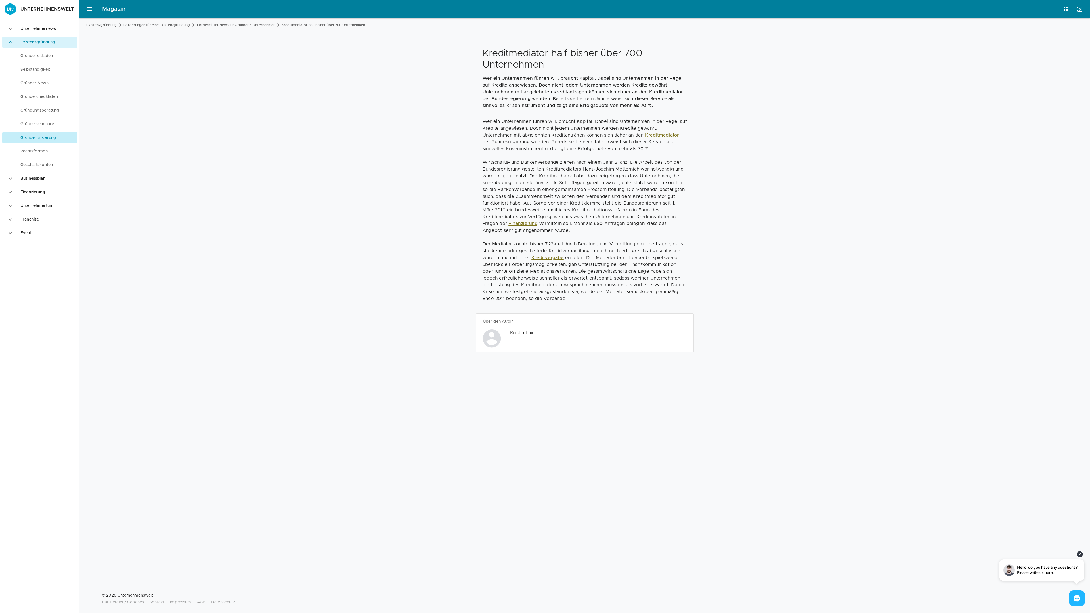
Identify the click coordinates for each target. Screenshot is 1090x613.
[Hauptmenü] (90, 9)
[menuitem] (39, 56)
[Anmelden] (1080, 9)
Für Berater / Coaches (123, 602)
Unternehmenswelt (47, 9)
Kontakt (157, 602)
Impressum (180, 602)
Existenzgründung (101, 25)
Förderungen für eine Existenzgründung (156, 25)
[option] (39, 28)
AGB (201, 602)
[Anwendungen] (1066, 9)
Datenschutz (223, 602)
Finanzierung (523, 223)
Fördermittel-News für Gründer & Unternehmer (236, 25)
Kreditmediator (662, 135)
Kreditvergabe (547, 257)
